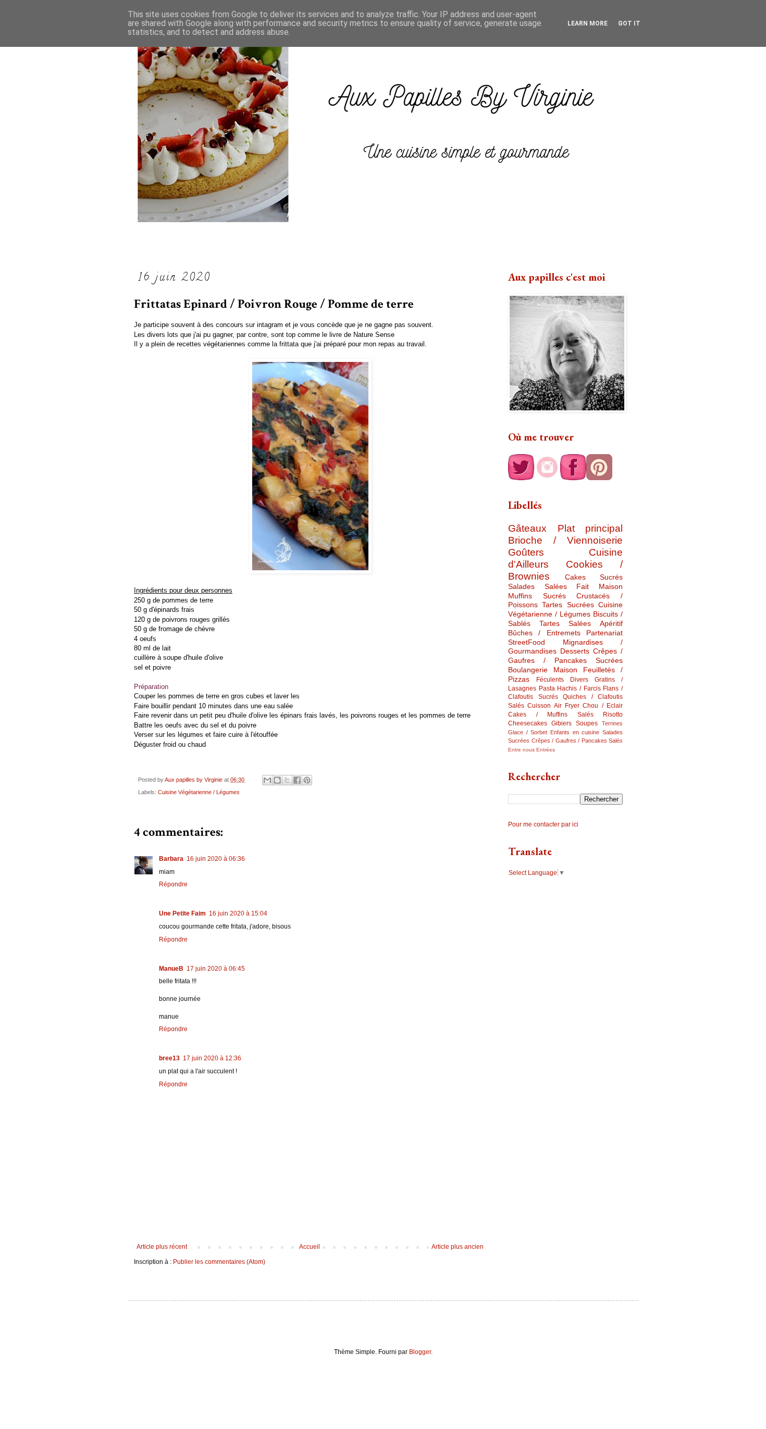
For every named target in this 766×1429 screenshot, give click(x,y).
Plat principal (590, 528)
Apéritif (611, 623)
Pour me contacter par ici (543, 824)
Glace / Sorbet (527, 732)
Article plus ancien (457, 1246)
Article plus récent (162, 1246)
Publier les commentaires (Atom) (219, 1261)
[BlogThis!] (277, 780)
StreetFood (526, 642)
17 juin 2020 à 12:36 (212, 1058)
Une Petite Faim (182, 913)
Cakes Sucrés (594, 577)
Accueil (309, 1246)
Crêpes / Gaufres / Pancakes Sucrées (565, 656)
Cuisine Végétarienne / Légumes (199, 792)
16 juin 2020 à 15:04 (238, 913)
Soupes (587, 723)
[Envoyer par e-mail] (267, 780)
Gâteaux (527, 528)
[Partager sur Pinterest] (307, 780)
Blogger (420, 1352)
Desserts (574, 651)
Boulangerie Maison (542, 670)
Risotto (613, 714)
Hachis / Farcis (578, 688)
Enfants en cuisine (574, 732)
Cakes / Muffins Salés (551, 714)
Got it (629, 23)
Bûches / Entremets (544, 633)
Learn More (587, 23)
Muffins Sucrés (537, 596)
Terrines (612, 723)
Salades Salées (537, 586)
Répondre (173, 884)
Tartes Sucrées (568, 604)
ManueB (171, 968)
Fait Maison (599, 586)
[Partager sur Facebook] (297, 780)
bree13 (169, 1058)
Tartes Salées (565, 623)
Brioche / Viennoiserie (565, 540)
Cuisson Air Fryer (553, 705)
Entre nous (521, 750)
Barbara (171, 858)
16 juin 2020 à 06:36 (216, 858)
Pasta (547, 688)
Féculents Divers (562, 679)
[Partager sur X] (287, 780)
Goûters (526, 552)
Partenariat (604, 633)
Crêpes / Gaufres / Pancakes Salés (577, 740)
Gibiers (561, 723)
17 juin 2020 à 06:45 (216, 968)
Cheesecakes (527, 723)
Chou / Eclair (603, 705)
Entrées (545, 750)
